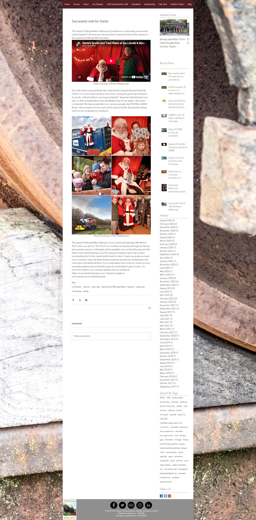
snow (186, 461)
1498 (168, 398)
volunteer (182, 473)
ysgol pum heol (166, 482)
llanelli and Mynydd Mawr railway (118, 287)
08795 (162, 398)
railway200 (164, 461)
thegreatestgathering (168, 473)
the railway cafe (170, 469)
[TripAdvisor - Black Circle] (131, 505)
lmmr (162, 452)
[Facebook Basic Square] (161, 496)
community (164, 427)
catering (171, 410)
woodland (175, 478)
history (185, 440)
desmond (183, 427)
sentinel (179, 461)
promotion (179, 456)
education (179, 431)
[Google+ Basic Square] (169, 496)
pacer (171, 456)
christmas (76, 291)
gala (161, 440)
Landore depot (177, 398)
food (176, 436)
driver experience (167, 431)
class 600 (163, 419)
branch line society (167, 406)
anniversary (165, 402)
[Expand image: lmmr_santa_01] (131, 175)
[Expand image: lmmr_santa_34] (91, 135)
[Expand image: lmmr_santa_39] (91, 214)
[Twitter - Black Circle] (122, 505)
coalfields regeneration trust (171, 423)
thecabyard (183, 469)
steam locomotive (179, 465)
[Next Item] (185, 27)
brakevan (140, 287)
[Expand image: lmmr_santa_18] (131, 214)
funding (183, 436)
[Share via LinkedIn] (86, 300)
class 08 (173, 415)
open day (95, 287)
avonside (174, 402)
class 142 (181, 415)
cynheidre (76, 287)
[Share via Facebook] (73, 300)
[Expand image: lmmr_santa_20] (131, 135)
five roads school (166, 436)
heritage (178, 440)
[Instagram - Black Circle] (139, 505)
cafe (185, 406)
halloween (169, 440)
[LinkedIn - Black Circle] (148, 505)
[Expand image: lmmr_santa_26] (91, 175)
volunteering (165, 478)
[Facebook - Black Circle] (113, 505)
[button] (77, 4)
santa (85, 291)
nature (180, 452)
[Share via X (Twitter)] (79, 300)
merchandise (171, 452)
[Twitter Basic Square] (165, 496)
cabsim (179, 406)
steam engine (165, 465)
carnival (163, 410)
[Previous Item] (164, 27)
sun (161, 469)
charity (86, 287)
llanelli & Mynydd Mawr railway (172, 444)
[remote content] (111, 61)
